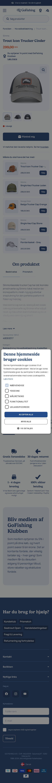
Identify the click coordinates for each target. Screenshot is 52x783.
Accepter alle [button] (26, 414)
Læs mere (8, 378)
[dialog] (26, 391)
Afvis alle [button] (26, 421)
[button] (26, 428)
